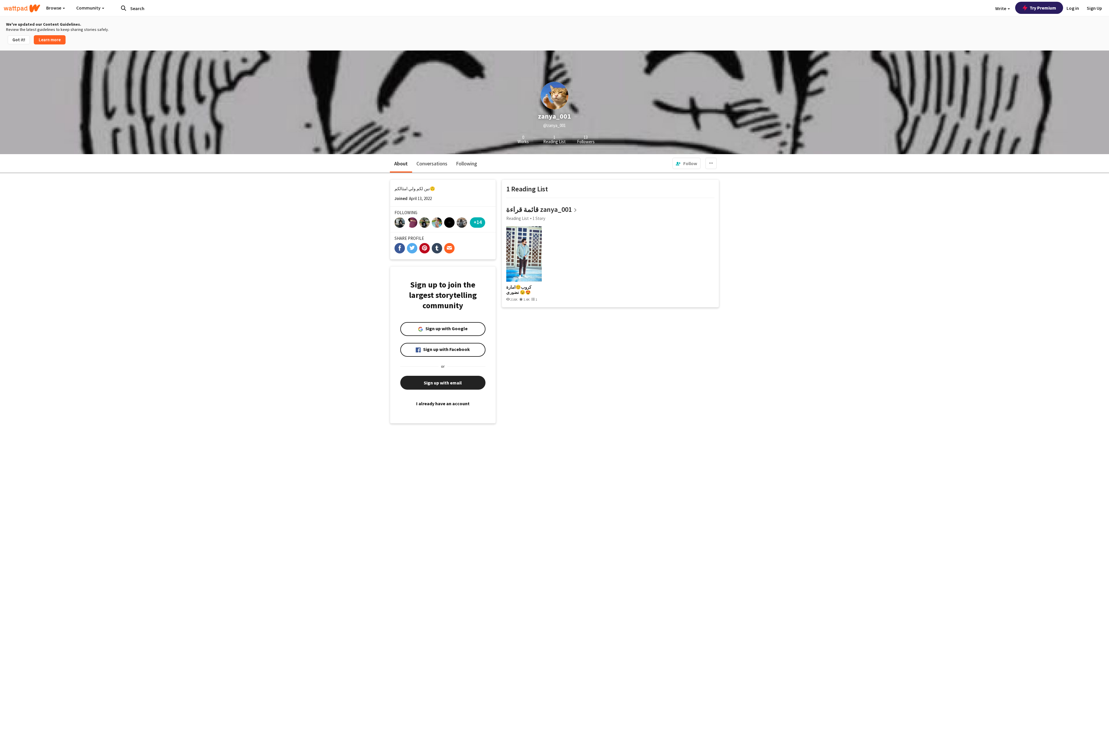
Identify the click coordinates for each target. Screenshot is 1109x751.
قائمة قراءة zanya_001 (539, 209)
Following (466, 163)
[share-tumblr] (437, 248)
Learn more (50, 39)
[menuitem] (686, 163)
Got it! (18, 39)
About (401, 163)
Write (1001, 8)
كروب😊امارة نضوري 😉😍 (518, 290)
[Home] (22, 8)
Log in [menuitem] (1073, 8)
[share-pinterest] (424, 248)
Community (88, 8)
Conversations (431, 163)
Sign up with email (443, 383)
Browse (54, 8)
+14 (478, 222)
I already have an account (443, 403)
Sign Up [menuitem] (1094, 8)
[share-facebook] (400, 248)
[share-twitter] (412, 248)
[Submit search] (123, 8)
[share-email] (449, 248)
